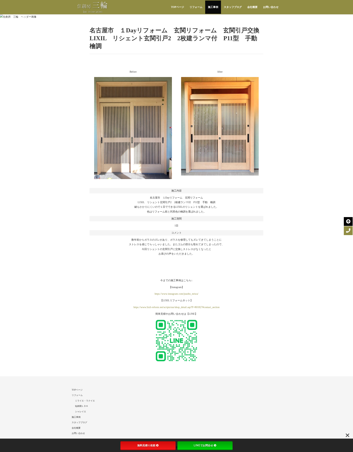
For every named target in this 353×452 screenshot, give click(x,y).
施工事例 (213, 7)
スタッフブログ (233, 7)
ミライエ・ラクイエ (85, 400)
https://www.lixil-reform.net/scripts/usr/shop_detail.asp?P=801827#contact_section (176, 307)
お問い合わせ (271, 7)
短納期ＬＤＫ (81, 406)
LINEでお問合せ (203, 445)
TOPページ (177, 7)
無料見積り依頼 (146, 445)
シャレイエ (80, 411)
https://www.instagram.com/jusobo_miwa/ (176, 293)
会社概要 (252, 7)
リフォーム (196, 7)
